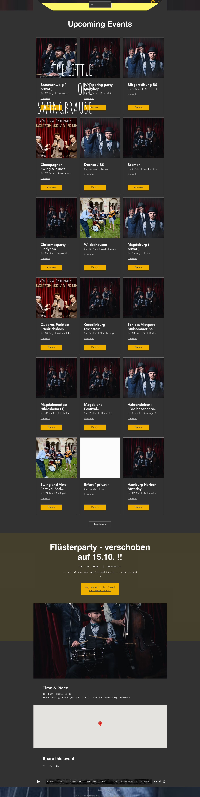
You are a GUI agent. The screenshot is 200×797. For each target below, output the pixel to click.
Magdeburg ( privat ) (138, 247)
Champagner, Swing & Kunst (53, 167)
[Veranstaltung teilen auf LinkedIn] (57, 766)
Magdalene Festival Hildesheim (93, 407)
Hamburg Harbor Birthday (142, 486)
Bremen (134, 165)
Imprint (90, 790)
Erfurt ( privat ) (96, 484)
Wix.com (121, 796)
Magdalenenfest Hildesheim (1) (54, 407)
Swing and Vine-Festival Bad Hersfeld (54, 486)
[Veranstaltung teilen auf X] (50, 766)
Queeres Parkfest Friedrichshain (55, 327)
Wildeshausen (95, 245)
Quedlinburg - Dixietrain (95, 327)
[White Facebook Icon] (160, 781)
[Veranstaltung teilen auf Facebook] (44, 766)
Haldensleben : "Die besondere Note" (141, 407)
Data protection (105, 790)
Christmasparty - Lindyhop (54, 247)
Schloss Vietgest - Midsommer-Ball (142, 327)
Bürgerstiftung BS (142, 85)
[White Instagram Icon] (164, 781)
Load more (100, 524)
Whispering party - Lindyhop (99, 87)
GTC (118, 790)
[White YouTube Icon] (155, 781)
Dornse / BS (94, 165)
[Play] (38, 781)
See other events (100, 591)
